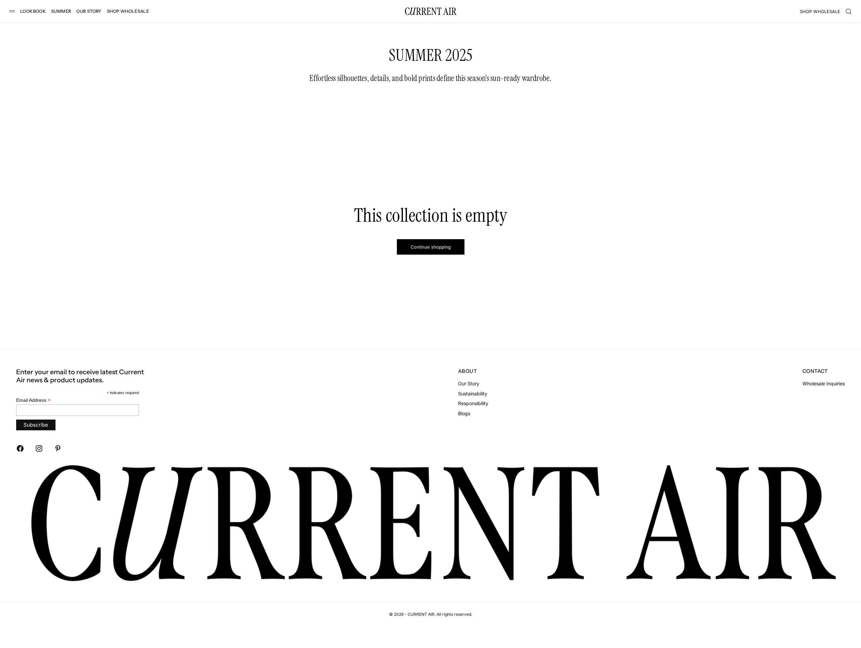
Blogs (464, 413)
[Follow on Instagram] (39, 448)
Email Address (33, 400)
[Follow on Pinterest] (58, 448)
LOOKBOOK (33, 11)
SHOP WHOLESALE (128, 11)
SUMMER (61, 11)
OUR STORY (88, 11)
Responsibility (473, 403)
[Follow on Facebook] (20, 448)
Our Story (468, 383)
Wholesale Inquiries (823, 383)
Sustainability (472, 393)
